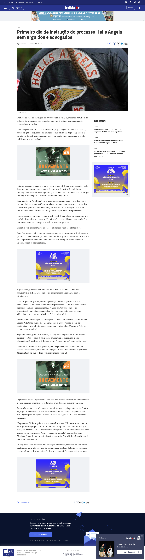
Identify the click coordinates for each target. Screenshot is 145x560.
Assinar (130, 7)
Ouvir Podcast (129, 552)
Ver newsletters (40, 534)
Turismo (11, 2)
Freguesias (20, 2)
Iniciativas (40, 2)
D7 (5, 2)
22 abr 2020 (34, 44)
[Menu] (5, 8)
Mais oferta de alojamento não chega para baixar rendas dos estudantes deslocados (109, 153)
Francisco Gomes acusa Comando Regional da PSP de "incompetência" (109, 130)
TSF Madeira (30, 2)
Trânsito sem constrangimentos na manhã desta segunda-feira (108, 141)
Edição (16, 7)
